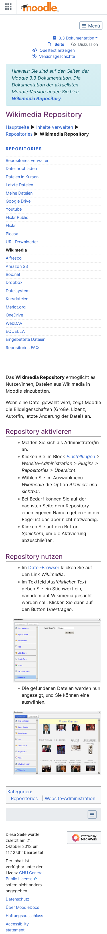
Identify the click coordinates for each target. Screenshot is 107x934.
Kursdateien (17, 298)
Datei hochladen (21, 168)
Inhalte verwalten (54, 127)
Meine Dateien (19, 193)
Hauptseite (17, 127)
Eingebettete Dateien (25, 339)
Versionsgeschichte (57, 56)
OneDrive (14, 314)
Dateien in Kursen (22, 176)
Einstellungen (80, 456)
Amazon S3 (17, 266)
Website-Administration (70, 798)
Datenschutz (17, 899)
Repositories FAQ (22, 347)
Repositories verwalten (27, 160)
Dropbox (14, 282)
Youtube (14, 209)
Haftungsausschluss (24, 915)
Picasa (12, 233)
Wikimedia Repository (36, 98)
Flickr (11, 225)
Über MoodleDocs (22, 907)
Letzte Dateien (19, 184)
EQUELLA (15, 331)
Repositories (19, 134)
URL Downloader (22, 241)
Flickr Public (17, 217)
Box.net (13, 274)
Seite (59, 44)
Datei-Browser (43, 567)
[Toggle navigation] (7, 7)
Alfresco (14, 258)
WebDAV (14, 323)
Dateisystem (18, 290)
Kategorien (19, 791)
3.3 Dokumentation (75, 37)
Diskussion (88, 44)
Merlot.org (16, 306)
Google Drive (18, 201)
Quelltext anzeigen (57, 50)
